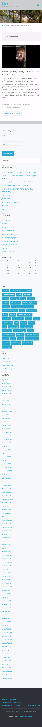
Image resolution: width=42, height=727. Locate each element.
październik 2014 (8, 678)
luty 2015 (5, 664)
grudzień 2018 (7, 555)
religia (23, 323)
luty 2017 (5, 597)
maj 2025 (5, 397)
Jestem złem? (6, 199)
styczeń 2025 (6, 404)
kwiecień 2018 (7, 573)
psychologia (7, 323)
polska (28, 319)
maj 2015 (5, 653)
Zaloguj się (5, 358)
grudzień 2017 (7, 583)
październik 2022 (8, 439)
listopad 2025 (6, 387)
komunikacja (15, 303)
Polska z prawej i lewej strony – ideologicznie (17, 72)
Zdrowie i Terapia (8, 252)
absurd (5, 291)
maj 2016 (5, 615)
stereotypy (7, 331)
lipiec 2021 (5, 474)
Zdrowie (4, 248)
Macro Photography (10, 311)
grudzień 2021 (7, 464)
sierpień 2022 (6, 443)
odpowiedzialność (24, 315)
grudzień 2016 (7, 601)
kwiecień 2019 (7, 545)
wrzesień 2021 (7, 471)
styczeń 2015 (6, 668)
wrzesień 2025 (7, 390)
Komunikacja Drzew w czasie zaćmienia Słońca (18, 182)
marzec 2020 (6, 513)
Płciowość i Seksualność (10, 241)
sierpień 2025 (6, 394)
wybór (20, 339)
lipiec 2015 (5, 650)
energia (31, 299)
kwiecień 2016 (7, 618)
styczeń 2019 (6, 552)
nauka (5, 315)
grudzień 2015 (7, 632)
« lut (3, 281)
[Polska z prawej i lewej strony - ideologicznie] (21, 56)
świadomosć (27, 343)
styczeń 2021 (6, 488)
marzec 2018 (6, 576)
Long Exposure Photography (22, 307)
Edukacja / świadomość (12, 107)
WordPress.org (7, 369)
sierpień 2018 (6, 566)
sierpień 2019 (6, 534)
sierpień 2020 (6, 503)
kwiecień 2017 (7, 590)
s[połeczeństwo (8, 335)
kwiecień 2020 (7, 510)
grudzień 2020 (7, 492)
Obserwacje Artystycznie (10, 238)
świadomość (7, 347)
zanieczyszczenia (32, 339)
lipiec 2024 (5, 415)
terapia (20, 335)
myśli (22, 311)
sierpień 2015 (6, 646)
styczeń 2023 (6, 429)
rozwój (31, 323)
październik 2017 (8, 587)
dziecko (5, 299)
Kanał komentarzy (8, 365)
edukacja (14, 299)
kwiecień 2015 (7, 657)
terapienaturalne (32, 335)
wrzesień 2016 (7, 604)
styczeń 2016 (6, 629)
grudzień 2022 (7, 432)
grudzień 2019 (7, 520)
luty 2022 (5, 460)
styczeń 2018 (6, 580)
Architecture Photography (21, 291)
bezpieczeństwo (8, 295)
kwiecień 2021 (7, 485)
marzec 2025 (6, 401)
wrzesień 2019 (7, 531)
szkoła (30, 331)
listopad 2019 (6, 524)
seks (4, 327)
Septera (20, 716)
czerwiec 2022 (7, 450)
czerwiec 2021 (7, 478)
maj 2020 (5, 506)
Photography (18, 319)
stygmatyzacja (19, 331)
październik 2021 (8, 467)
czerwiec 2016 (7, 611)
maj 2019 (5, 541)
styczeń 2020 (6, 517)
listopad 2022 (6, 436)
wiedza (5, 339)
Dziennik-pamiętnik (8, 231)
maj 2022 (5, 453)
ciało (19, 295)
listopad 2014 (6, 675)
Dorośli (4, 224)
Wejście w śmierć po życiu (10, 202)
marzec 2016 (6, 622)
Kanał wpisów (6, 362)
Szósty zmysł (6, 195)
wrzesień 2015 (7, 643)
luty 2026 (5, 380)
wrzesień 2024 (7, 411)
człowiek (27, 295)
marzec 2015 (6, 660)
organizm (6, 319)
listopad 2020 (6, 496)
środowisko (16, 343)
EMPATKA (5, 206)
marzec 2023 (6, 425)
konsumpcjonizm (29, 303)
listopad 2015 (6, 636)
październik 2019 (8, 527)
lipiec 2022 (5, 446)
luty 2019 (5, 548)
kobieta (5, 303)
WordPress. (29, 716)
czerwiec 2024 (7, 418)
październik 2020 (8, 499)
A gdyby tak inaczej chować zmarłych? (15, 185)
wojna (13, 339)
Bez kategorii (6, 220)
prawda (36, 319)
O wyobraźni (6, 209)
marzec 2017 (6, 594)
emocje (23, 299)
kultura (6, 307)
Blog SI (5, 4)
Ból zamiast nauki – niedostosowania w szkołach (19, 172)
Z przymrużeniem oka (9, 245)
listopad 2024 (6, 408)
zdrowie (6, 343)
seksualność (13, 327)
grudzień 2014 (7, 671)
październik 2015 (8, 639)
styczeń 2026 (6, 383)
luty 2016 (5, 625)
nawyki (12, 315)
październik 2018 (8, 562)
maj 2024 (5, 422)
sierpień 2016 (6, 608)
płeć (16, 323)
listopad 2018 (6, 559)
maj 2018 (5, 569)
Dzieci (4, 227)
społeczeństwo (26, 327)
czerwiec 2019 (7, 538)
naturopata (31, 311)
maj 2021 (5, 481)
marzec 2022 (6, 457)
